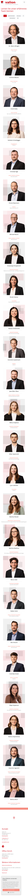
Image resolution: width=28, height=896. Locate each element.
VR (17, 18)
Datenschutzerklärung (7, 865)
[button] (11, 892)
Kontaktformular (5, 842)
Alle (5, 15)
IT (23, 15)
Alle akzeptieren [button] (11, 889)
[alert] (11, 885)
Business (19, 15)
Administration (11, 15)
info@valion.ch (5, 838)
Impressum (4, 872)
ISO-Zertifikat (5, 870)
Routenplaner (5, 836)
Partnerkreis (12, 18)
